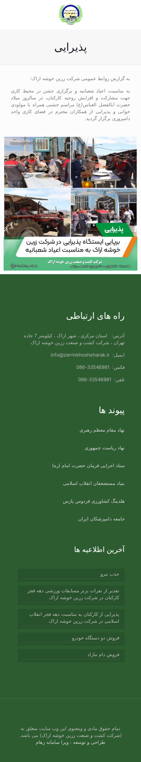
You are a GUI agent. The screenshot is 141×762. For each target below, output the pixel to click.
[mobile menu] (13, 14)
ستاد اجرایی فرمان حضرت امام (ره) (88, 465)
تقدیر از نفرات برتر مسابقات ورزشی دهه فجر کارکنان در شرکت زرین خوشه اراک (73, 594)
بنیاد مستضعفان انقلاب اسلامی (94, 483)
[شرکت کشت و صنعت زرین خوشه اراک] (70, 14)
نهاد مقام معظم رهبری (102, 430)
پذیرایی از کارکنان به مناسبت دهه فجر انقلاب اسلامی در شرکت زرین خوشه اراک (74, 617)
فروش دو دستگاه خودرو (95, 638)
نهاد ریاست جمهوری (105, 447)
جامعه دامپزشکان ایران (101, 519)
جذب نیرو (110, 574)
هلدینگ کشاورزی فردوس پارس (94, 501)
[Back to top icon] (23, 713)
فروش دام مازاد (103, 654)
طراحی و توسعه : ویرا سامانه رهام (70, 742)
